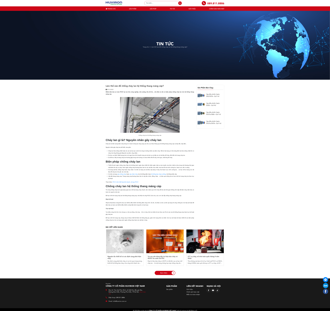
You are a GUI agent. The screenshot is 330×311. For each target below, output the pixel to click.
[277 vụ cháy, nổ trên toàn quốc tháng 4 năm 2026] (205, 241)
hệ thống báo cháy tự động (158, 174)
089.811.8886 (215, 3)
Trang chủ (111, 9)
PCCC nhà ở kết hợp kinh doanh (121, 182)
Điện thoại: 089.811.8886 (117, 297)
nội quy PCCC (134, 182)
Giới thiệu (192, 9)
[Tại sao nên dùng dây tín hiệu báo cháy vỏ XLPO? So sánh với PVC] (165, 241)
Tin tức (172, 9)
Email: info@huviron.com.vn (117, 301)
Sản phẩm (132, 9)
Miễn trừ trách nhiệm (193, 294)
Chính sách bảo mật (216, 9)
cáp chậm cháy (133, 174)
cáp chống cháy (121, 174)
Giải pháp (153, 9)
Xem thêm (163, 273)
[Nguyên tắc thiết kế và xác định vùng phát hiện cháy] (125, 241)
